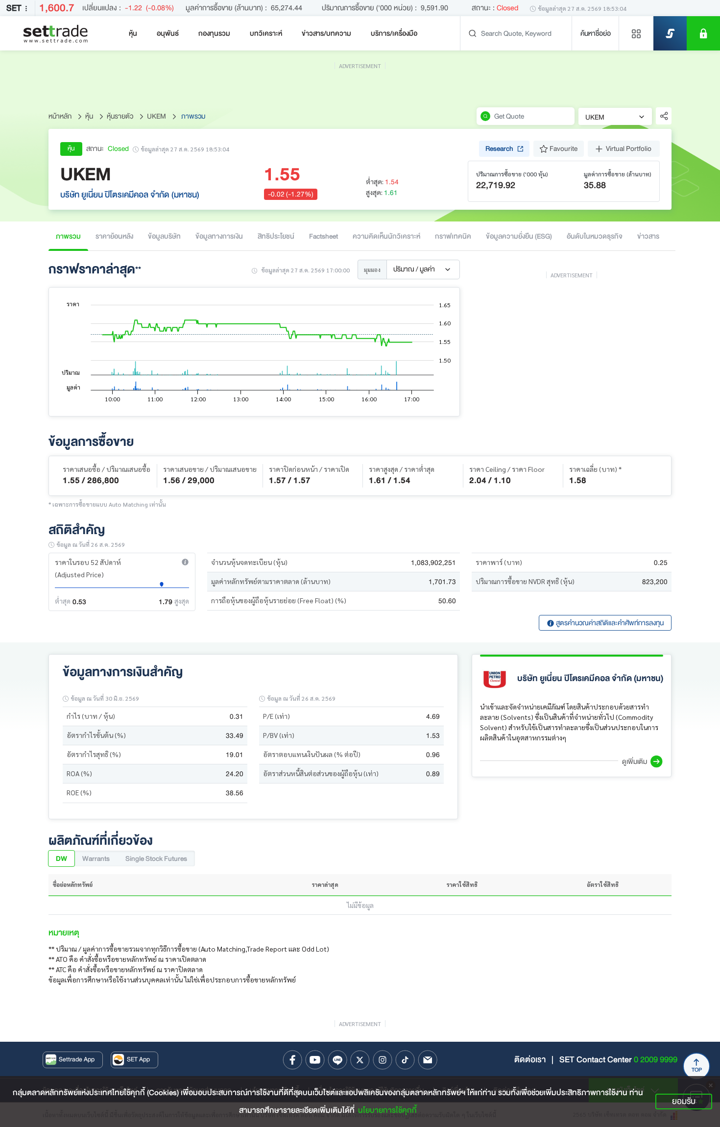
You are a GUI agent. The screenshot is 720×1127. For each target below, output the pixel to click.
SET (13, 8)
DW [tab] (61, 858)
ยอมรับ (684, 1101)
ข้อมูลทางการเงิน (219, 236)
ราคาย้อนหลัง (114, 236)
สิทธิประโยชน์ (276, 236)
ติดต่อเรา (530, 1060)
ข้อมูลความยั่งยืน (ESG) (519, 236)
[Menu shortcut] (636, 33)
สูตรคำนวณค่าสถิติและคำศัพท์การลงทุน (609, 623)
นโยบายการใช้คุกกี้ (387, 1110)
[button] (185, 562)
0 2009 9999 (655, 1060)
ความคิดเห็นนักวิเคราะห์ (386, 236)
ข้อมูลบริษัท (164, 236)
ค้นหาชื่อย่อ (595, 33)
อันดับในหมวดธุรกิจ (595, 236)
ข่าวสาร (648, 236)
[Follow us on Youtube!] (315, 1060)
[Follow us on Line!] (337, 1060)
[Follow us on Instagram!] (382, 1060)
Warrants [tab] (96, 858)
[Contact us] (427, 1060)
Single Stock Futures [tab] (156, 858)
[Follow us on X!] (360, 1060)
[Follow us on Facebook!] (292, 1060)
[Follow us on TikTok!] (405, 1060)
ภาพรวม (68, 236)
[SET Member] (703, 33)
